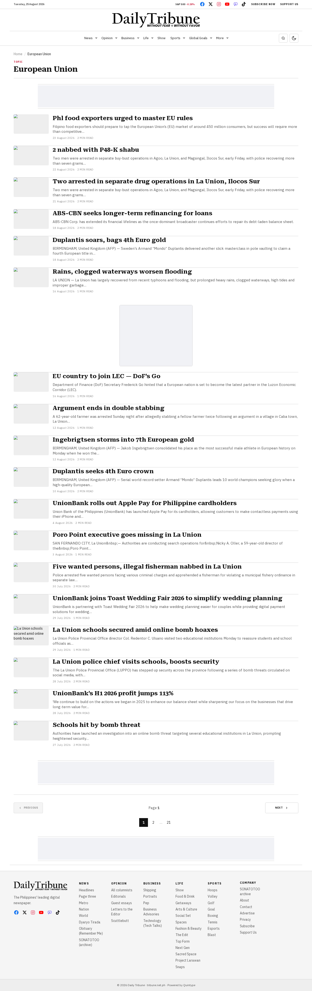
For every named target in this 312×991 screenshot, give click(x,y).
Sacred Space (186, 954)
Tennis (212, 922)
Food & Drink (185, 896)
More (220, 38)
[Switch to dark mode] (294, 38)
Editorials (118, 896)
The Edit (182, 935)
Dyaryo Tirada (89, 922)
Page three (87, 896)
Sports (175, 38)
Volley (212, 896)
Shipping (149, 890)
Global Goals (198, 38)
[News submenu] (96, 38)
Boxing (213, 915)
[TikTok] (243, 4)
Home (18, 54)
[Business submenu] (138, 38)
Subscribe (247, 926)
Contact (246, 907)
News (88, 38)
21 (169, 822)
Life (146, 38)
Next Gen (183, 948)
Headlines (86, 890)
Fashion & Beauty (189, 928)
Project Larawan (188, 960)
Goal (211, 909)
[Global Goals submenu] (211, 38)
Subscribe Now (263, 4)
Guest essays (121, 903)
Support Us (289, 4)
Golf (211, 903)
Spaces (181, 922)
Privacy (245, 919)
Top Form (183, 941)
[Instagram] (219, 4)
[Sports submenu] (184, 38)
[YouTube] (227, 4)
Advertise (247, 913)
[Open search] (283, 38)
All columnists (121, 890)
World (83, 915)
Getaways (183, 903)
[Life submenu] (152, 38)
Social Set (183, 915)
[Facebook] (202, 4)
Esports (214, 928)
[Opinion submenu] (116, 38)
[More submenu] (227, 38)
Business (128, 38)
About (244, 900)
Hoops (212, 890)
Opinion (107, 38)
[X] (210, 4)
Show (161, 38)
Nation (84, 909)
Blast (212, 935)
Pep (146, 903)
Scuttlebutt (120, 921)
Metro (83, 903)
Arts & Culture (186, 909)
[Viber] (235, 4)
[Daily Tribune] (156, 19)
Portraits (150, 896)
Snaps (180, 967)
